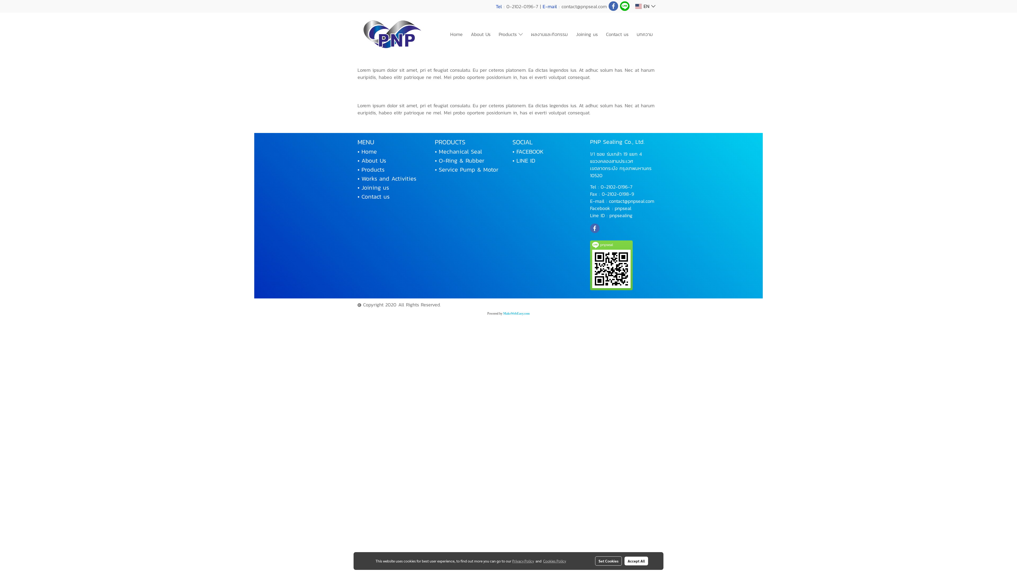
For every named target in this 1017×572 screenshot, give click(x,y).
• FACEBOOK (527, 151)
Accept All (636, 560)
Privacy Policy (523, 560)
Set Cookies (608, 560)
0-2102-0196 (614, 186)
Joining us (587, 34)
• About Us (372, 160)
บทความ (645, 34)
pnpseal (623, 208)
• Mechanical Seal (458, 151)
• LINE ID (523, 160)
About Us (480, 34)
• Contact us (374, 196)
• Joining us (373, 187)
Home (456, 34)
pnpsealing (620, 215)
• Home (367, 151)
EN (646, 6)
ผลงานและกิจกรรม (549, 34)
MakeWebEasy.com (516, 313)
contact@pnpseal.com (631, 201)
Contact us (617, 34)
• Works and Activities (387, 178)
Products (509, 34)
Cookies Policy (554, 560)
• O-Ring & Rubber (459, 160)
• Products (371, 169)
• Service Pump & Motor (466, 169)
